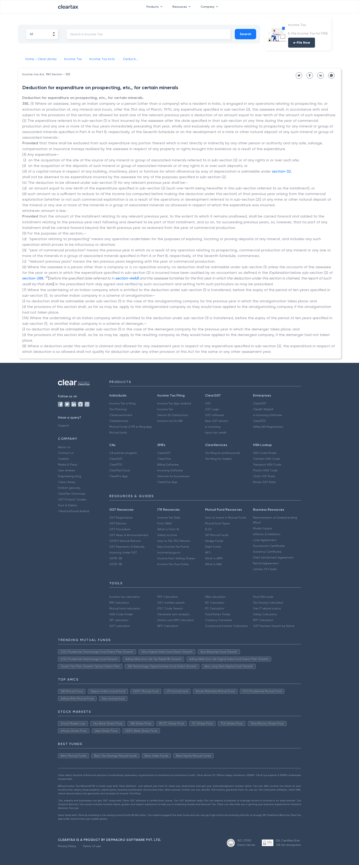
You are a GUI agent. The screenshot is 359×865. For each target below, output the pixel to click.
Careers (63, 458)
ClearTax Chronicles (71, 493)
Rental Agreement (266, 563)
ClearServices (118, 421)
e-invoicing (212, 426)
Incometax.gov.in (169, 552)
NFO (208, 552)
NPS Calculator (167, 626)
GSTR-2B (115, 558)
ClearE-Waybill (263, 409)
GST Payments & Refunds (127, 546)
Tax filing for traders (218, 458)
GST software (214, 415)
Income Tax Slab (168, 517)
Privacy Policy (67, 846)
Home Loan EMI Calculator (175, 620)
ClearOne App (167, 482)
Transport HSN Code (267, 464)
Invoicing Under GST (123, 552)
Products (152, 6)
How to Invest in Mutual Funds (225, 517)
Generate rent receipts (173, 614)
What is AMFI (214, 558)
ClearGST (259, 403)
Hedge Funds (214, 540)
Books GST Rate (264, 482)
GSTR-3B (115, 564)
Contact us (66, 453)
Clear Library (66, 482)
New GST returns (216, 421)
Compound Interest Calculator (226, 626)
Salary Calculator (265, 614)
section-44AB (127, 278)
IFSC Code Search (170, 608)
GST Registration (121, 517)
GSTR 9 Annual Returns (125, 540)
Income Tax (165, 409)
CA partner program (123, 453)
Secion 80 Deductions (172, 415)
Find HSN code (263, 596)
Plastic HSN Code (265, 470)
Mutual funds (118, 432)
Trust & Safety (67, 505)
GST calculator (119, 626)
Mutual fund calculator (124, 608)
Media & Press (67, 464)
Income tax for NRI (170, 421)
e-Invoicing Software (267, 415)
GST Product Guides (72, 499)
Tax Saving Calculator (268, 602)
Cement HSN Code (266, 458)
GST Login (212, 409)
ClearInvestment (121, 415)
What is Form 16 (168, 529)
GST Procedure (119, 529)
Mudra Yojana (262, 528)
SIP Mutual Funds (217, 535)
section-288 (32, 278)
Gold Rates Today (217, 614)
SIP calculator (118, 620)
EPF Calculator (263, 620)
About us (64, 447)
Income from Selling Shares (176, 558)
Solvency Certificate (267, 551)
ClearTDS (259, 421)
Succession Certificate (269, 545)
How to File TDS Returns (173, 540)
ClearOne (164, 458)
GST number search (171, 602)
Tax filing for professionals (222, 453)
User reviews (66, 470)
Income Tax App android (174, 403)
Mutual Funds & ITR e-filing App (130, 426)
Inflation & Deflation (266, 534)
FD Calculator (214, 608)
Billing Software (168, 464)
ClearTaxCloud (119, 470)
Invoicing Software (170, 470)
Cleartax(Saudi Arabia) (73, 511)
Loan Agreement (265, 540)
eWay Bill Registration (268, 426)
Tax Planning (118, 409)
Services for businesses (173, 476)
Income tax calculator (124, 596)
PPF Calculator (167, 596)
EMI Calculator (119, 602)
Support (63, 425)
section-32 (281, 171)
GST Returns (118, 523)
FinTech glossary (69, 487)
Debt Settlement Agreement (273, 557)
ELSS (208, 529)
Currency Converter (218, 620)
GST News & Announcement (128, 535)
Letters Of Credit (265, 569)
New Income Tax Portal (173, 546)
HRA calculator (215, 596)
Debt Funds (213, 546)
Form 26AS (164, 523)
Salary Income (167, 535)
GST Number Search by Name (273, 626)
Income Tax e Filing (122, 403)
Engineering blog (69, 476)
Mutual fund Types (217, 523)
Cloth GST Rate (264, 476)
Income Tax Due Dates (173, 564)
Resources (179, 6)
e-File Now (301, 42)
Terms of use (92, 846)
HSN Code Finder (265, 453)
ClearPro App (118, 476)
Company (207, 6)
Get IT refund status (267, 608)
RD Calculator (214, 602)
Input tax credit (215, 432)
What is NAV (213, 564)
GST (208, 403)
